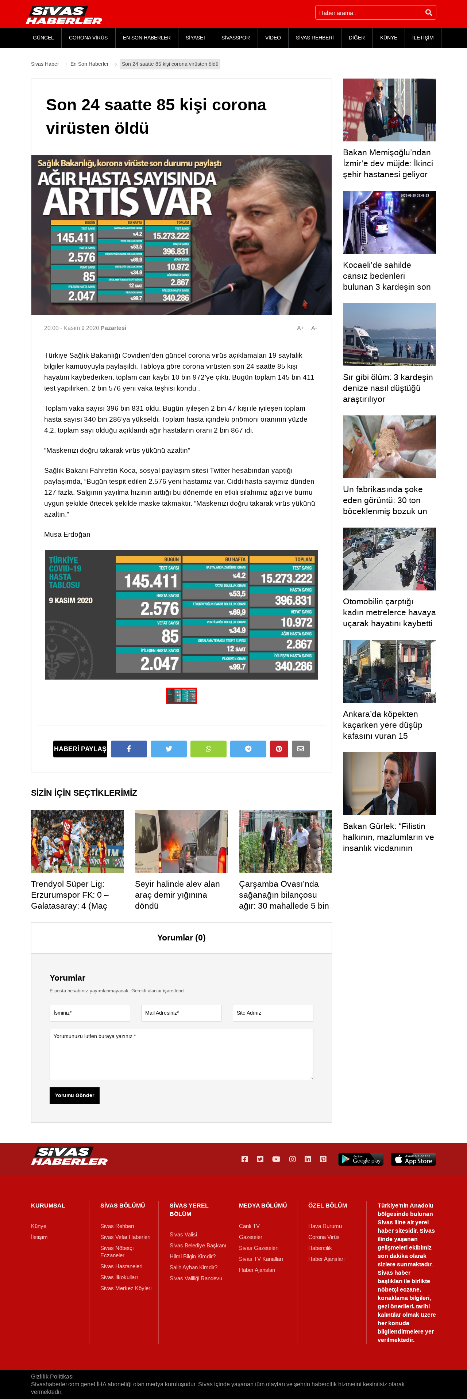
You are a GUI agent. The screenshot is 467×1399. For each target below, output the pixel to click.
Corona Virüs (324, 1237)
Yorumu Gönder (74, 1095)
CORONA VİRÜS (88, 37)
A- (314, 328)
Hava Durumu (325, 1226)
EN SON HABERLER (147, 37)
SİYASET (196, 37)
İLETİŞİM (423, 37)
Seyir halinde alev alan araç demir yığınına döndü (177, 894)
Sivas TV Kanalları (261, 1259)
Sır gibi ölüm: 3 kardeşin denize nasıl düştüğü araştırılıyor (388, 388)
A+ (300, 328)
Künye (38, 1226)
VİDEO (273, 37)
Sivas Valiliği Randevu (196, 1278)
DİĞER (357, 37)
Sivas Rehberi (117, 1226)
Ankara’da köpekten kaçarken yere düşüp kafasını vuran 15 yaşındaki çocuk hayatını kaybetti (389, 735)
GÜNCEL (43, 37)
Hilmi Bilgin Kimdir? (193, 1256)
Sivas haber (394, 1273)
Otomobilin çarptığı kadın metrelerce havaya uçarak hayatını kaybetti (389, 612)
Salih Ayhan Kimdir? (193, 1267)
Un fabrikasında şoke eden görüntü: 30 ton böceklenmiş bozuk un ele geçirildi (385, 506)
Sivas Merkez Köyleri (125, 1288)
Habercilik (320, 1248)
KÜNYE (388, 37)
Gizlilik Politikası (52, 1376)
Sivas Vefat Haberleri (125, 1237)
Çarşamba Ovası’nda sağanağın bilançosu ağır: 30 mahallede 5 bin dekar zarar (284, 900)
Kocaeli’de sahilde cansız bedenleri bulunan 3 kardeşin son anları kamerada (387, 281)
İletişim (39, 1237)
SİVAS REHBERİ (315, 37)
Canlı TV (249, 1226)
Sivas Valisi (183, 1234)
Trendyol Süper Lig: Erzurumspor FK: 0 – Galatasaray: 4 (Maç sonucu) (70, 900)
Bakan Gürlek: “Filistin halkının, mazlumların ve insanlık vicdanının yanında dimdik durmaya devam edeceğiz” (389, 848)
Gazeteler (250, 1237)
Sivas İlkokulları (119, 1277)
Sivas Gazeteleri (258, 1248)
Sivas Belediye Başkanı (198, 1245)
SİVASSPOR (235, 37)
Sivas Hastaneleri (121, 1266)
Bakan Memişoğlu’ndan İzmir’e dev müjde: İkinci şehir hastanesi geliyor (388, 163)
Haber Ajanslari (257, 1270)
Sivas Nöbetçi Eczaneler (117, 1251)
